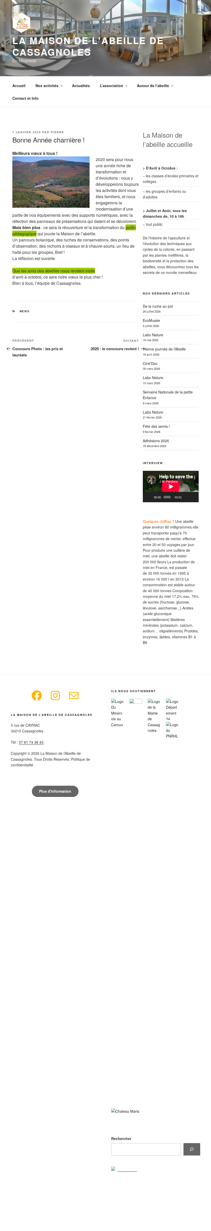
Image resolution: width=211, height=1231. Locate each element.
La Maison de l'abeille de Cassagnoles (88, 46)
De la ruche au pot (158, 306)
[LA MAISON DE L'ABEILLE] (124, 1169)
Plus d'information (55, 791)
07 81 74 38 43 (31, 742)
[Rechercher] (191, 1149)
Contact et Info (25, 98)
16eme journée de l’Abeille (164, 348)
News (25, 311)
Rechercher (121, 1138)
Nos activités (47, 85)
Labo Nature (153, 334)
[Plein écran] (193, 497)
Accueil (18, 85)
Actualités (81, 85)
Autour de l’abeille (153, 85)
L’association (111, 85)
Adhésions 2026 (156, 440)
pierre (57, 132)
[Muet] (186, 497)
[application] (171, 486)
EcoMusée (151, 320)
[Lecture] (149, 497)
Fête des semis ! (156, 426)
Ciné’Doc (150, 363)
